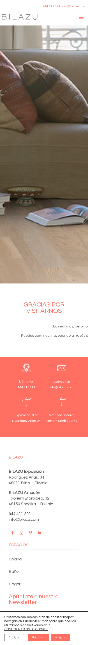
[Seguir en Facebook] (12, 532)
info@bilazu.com (24, 519)
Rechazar (38, 637)
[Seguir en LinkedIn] (39, 532)
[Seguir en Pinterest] (30, 532)
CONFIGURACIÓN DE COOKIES (26, 629)
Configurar (15, 637)
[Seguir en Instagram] (21, 532)
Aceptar (60, 637)
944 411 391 (20, 514)
